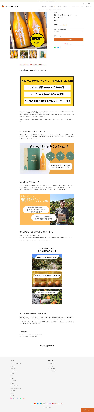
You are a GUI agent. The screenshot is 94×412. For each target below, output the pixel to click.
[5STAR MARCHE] (10, 6)
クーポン (12, 378)
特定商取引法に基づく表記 (16, 388)
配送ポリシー (13, 390)
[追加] (60, 36)
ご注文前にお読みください (16, 363)
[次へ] (30, 61)
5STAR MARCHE (45, 407)
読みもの (12, 375)
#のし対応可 (45, 9)
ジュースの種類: (60, 29)
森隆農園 (55, 20)
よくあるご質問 (14, 366)
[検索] (83, 3)
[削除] (55, 36)
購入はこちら (87, 409)
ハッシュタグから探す (52, 370)
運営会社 (12, 395)
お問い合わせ (13, 368)
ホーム (32, 9)
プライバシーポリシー (15, 385)
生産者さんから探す (52, 368)
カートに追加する (69, 39)
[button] (87, 3)
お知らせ (12, 373)
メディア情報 (13, 380)
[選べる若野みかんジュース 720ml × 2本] (14, 54)
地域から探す (50, 366)
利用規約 (12, 383)
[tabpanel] (47, 201)
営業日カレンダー (14, 370)
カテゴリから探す (51, 363)
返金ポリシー (13, 393)
